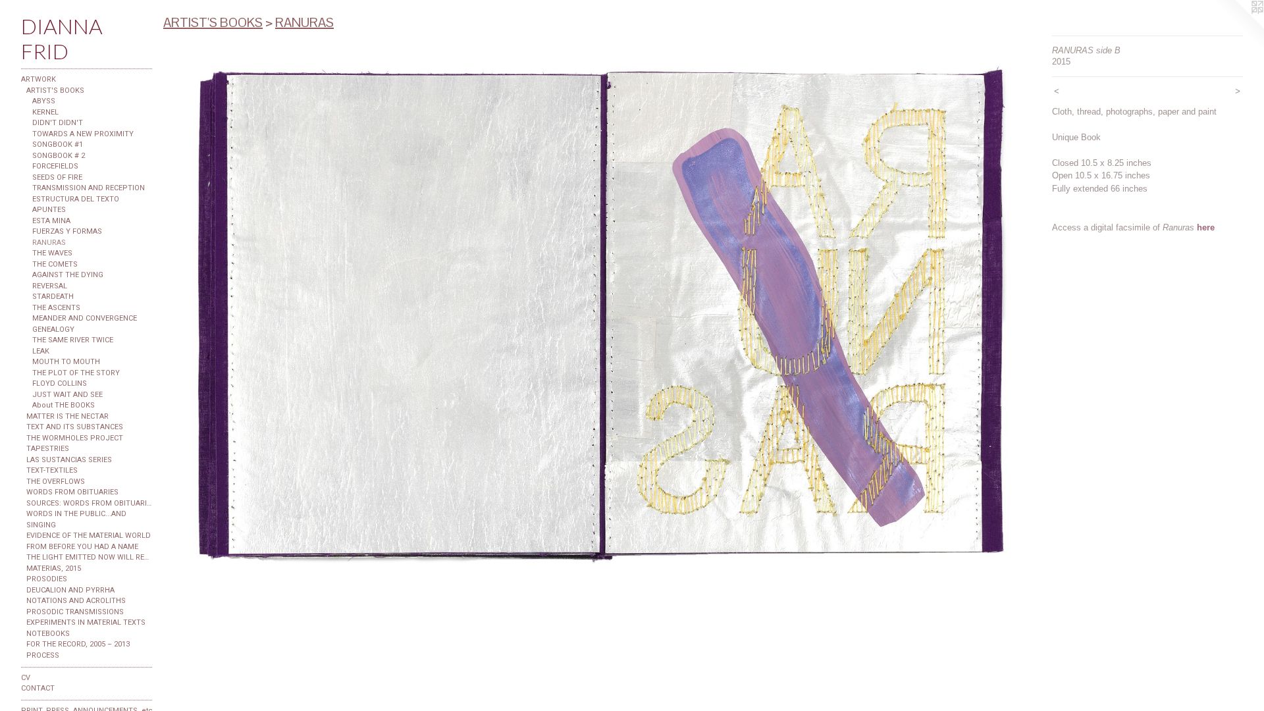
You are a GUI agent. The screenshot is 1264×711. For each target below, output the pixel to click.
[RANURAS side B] (601, 315)
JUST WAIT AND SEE (67, 394)
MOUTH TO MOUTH (66, 361)
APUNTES (49, 209)
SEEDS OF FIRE (57, 177)
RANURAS (49, 242)
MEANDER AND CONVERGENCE (84, 318)
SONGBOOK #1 (57, 144)
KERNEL (45, 112)
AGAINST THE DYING (67, 275)
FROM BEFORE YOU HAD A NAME (82, 546)
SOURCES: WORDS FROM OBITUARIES (89, 503)
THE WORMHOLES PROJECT (74, 438)
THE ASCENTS (56, 307)
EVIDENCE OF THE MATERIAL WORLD (88, 535)
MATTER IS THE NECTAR (67, 416)
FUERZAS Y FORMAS (67, 231)
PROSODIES (46, 579)
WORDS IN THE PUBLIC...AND (76, 514)
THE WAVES (52, 253)
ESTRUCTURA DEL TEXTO (75, 199)
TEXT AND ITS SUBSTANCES (74, 427)
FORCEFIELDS (55, 166)
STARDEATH (53, 296)
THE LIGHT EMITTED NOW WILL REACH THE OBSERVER (89, 557)
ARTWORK (38, 79)
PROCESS (42, 655)
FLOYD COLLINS (59, 383)
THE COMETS (55, 264)
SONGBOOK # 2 (58, 155)
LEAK (40, 351)
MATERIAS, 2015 (53, 568)
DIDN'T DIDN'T (57, 122)
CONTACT (38, 688)
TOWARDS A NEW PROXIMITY (83, 134)
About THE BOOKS (63, 405)
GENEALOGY (53, 329)
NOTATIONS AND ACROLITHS (76, 600)
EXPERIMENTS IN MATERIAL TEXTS (85, 622)
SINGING (41, 525)
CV (25, 677)
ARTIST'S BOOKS (55, 90)
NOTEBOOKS (48, 633)
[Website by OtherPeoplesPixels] (1237, 26)
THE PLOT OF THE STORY (76, 373)
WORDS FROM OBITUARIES (72, 492)
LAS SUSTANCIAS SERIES (69, 460)
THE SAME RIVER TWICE (72, 340)
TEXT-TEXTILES (52, 470)
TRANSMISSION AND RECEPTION (88, 188)
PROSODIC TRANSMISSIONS (75, 612)
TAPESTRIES (47, 448)
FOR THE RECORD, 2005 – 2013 (78, 644)
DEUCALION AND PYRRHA (70, 590)
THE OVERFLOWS (55, 481)
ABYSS (43, 101)
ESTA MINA (51, 221)
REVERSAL (49, 286)
